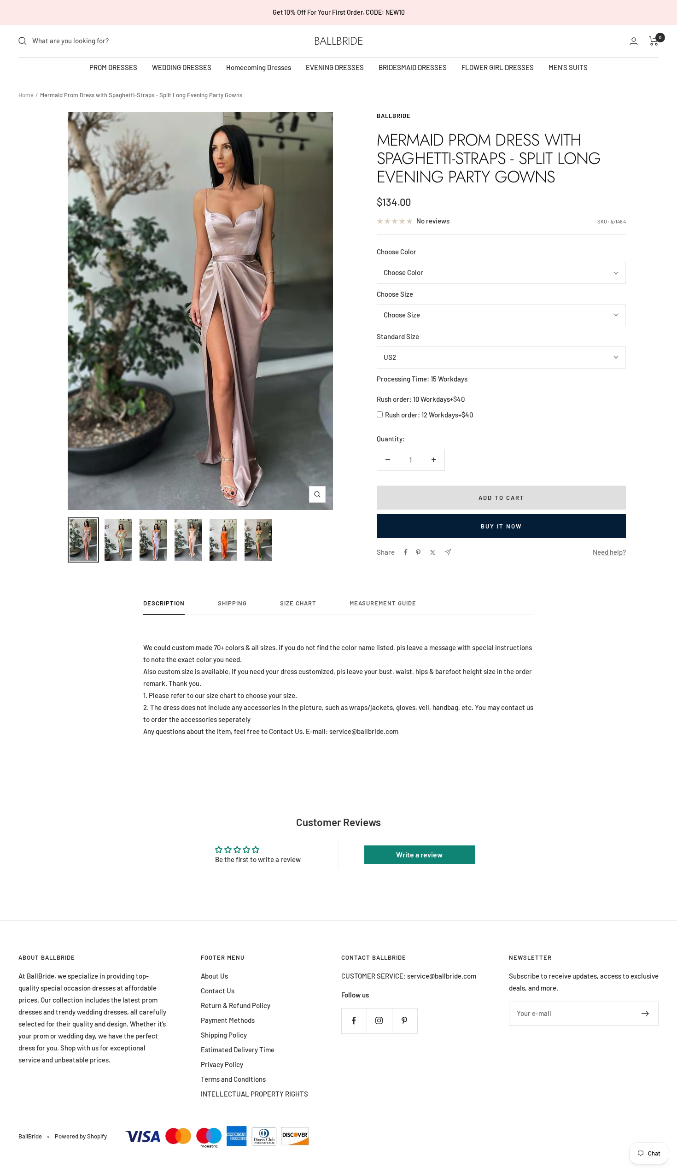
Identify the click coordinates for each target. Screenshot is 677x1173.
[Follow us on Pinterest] (404, 1020)
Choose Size (395, 294)
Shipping (232, 603)
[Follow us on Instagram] (379, 1020)
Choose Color (396, 251)
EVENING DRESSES (335, 67)
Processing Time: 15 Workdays (422, 379)
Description (164, 603)
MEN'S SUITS (568, 67)
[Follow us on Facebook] (354, 1020)
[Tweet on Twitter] (433, 552)
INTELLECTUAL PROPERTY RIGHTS (254, 1094)
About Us (214, 976)
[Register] (645, 1013)
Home (26, 95)
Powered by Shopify (81, 1136)
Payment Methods (228, 1020)
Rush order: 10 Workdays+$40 (421, 399)
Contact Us (217, 990)
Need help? (609, 552)
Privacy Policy (222, 1064)
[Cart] (654, 41)
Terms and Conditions (233, 1079)
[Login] (634, 41)
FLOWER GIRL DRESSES (497, 67)
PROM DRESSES (113, 67)
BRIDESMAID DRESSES (413, 67)
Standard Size (398, 336)
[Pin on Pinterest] (418, 552)
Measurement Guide (383, 603)
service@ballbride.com (363, 731)
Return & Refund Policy (235, 1005)
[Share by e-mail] (448, 552)
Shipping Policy (224, 1035)
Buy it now (501, 526)
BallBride (394, 115)
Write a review (419, 854)
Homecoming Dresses (258, 67)
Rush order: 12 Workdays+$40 (429, 415)
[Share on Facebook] (406, 552)
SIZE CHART (298, 603)
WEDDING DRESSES (181, 67)
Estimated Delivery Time (237, 1049)
